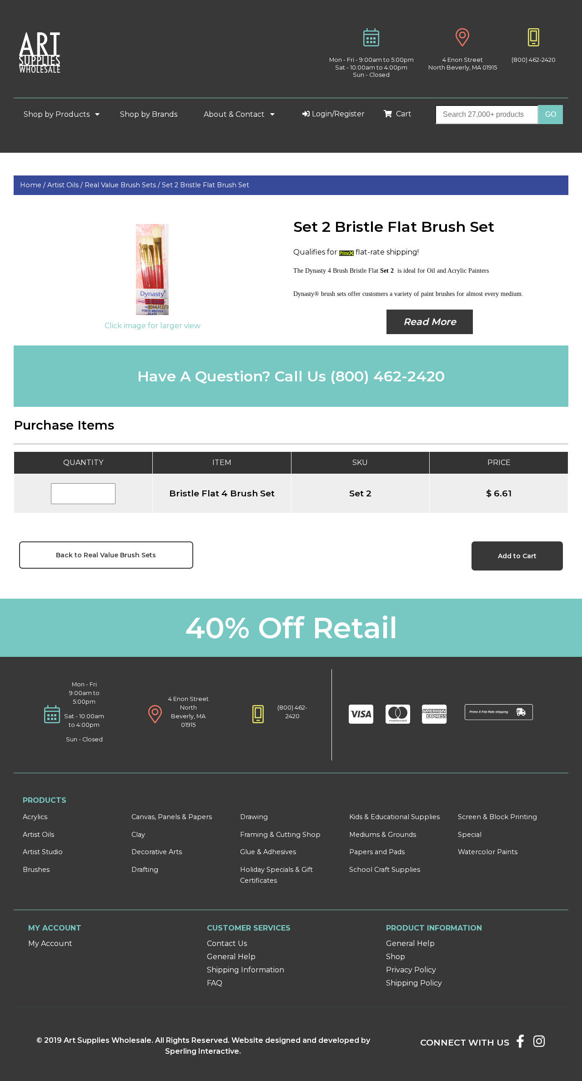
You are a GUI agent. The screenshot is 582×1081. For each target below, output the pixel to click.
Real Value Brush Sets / (123, 185)
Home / (33, 185)
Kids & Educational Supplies (394, 817)
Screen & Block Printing (497, 817)
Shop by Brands (152, 114)
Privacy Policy (411, 970)
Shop (395, 956)
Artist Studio (43, 852)
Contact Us (227, 943)
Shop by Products (57, 114)
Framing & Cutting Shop (280, 835)
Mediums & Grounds (382, 835)
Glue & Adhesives (268, 852)
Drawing (254, 817)
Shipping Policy (414, 983)
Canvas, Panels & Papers (171, 817)
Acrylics (35, 817)
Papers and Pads (377, 852)
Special (470, 835)
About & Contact (235, 114)
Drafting (144, 870)
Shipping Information (245, 970)
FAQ (214, 983)
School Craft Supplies (384, 870)
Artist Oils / (66, 185)
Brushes (36, 870)
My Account (50, 943)
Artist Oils (38, 835)
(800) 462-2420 (534, 59)
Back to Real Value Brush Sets (106, 555)
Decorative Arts (156, 852)
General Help (231, 956)
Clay (138, 835)
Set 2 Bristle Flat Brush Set (205, 185)
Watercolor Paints (487, 852)
